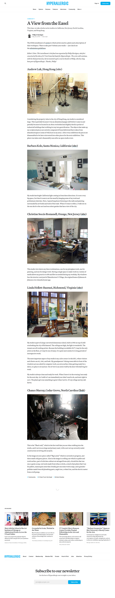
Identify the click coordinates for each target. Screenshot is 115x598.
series (48, 43)
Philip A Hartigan (37, 35)
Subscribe (105, 3)
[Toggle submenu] (81, 9)
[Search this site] (5, 3)
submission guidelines (38, 48)
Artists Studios (59, 477)
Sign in (97, 3)
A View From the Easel (45, 477)
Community (31, 18)
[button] (79, 9)
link (82, 390)
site (75, 145)
